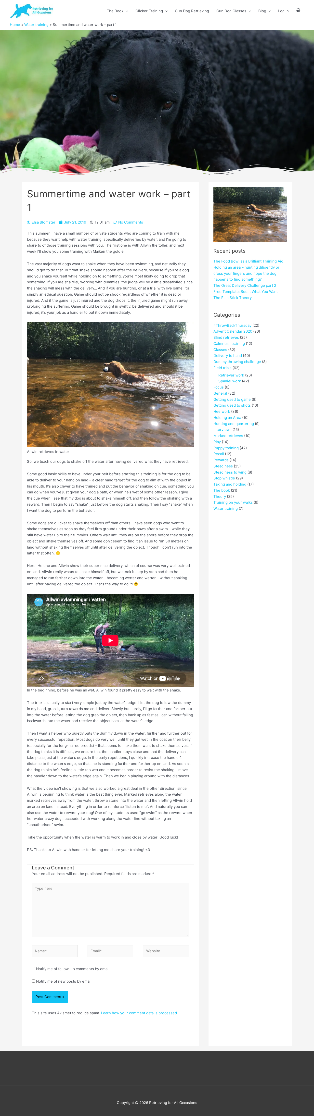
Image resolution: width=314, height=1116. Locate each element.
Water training (225, 508)
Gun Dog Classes (231, 11)
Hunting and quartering (233, 423)
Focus (218, 387)
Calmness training (229, 343)
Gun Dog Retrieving (192, 11)
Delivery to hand (227, 355)
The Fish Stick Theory (232, 297)
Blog (262, 11)
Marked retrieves (228, 435)
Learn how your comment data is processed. (139, 1013)
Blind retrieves (226, 337)
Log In (283, 11)
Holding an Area (227, 417)
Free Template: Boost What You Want (245, 291)
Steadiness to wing (230, 472)
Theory (219, 496)
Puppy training (226, 448)
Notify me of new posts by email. (64, 981)
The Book (115, 11)
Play (217, 441)
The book (221, 490)
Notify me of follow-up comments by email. (73, 968)
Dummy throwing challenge (237, 361)
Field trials (222, 367)
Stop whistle (224, 478)
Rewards (221, 460)
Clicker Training (149, 11)
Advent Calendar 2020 (232, 331)
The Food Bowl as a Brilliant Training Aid (248, 261)
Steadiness (223, 466)
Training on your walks (233, 502)
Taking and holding (229, 484)
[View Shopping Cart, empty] (298, 11)
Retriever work (231, 375)
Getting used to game (232, 399)
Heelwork (221, 411)
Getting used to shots (232, 405)
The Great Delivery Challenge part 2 (244, 285)
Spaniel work (229, 381)
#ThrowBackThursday (232, 325)
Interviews (222, 429)
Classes (220, 349)
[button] (125, 11)
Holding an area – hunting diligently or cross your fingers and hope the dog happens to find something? (246, 273)
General (220, 393)
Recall (218, 453)
